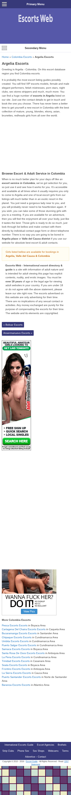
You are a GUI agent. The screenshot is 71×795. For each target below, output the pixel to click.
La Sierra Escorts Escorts (16, 672)
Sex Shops (38, 750)
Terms (65, 750)
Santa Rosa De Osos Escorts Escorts (23, 653)
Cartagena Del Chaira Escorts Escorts (24, 629)
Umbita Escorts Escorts (15, 641)
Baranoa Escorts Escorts (16, 684)
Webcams (53, 750)
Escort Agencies (45, 744)
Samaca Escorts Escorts (16, 649)
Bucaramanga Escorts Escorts (19, 633)
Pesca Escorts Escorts (14, 625)
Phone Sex (23, 750)
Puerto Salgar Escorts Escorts (19, 645)
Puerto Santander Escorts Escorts (21, 677)
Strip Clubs (8, 750)
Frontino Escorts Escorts (16, 668)
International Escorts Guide (19, 744)
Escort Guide (32, 761)
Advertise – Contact (35, 756)
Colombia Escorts (22, 56)
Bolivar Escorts (13, 324)
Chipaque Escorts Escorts (16, 637)
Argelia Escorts (15, 63)
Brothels (62, 744)
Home (5, 56)
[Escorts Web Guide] (35, 24)
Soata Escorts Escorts (14, 665)
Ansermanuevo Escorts (17, 333)
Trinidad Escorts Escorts (16, 661)
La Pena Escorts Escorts (16, 657)
